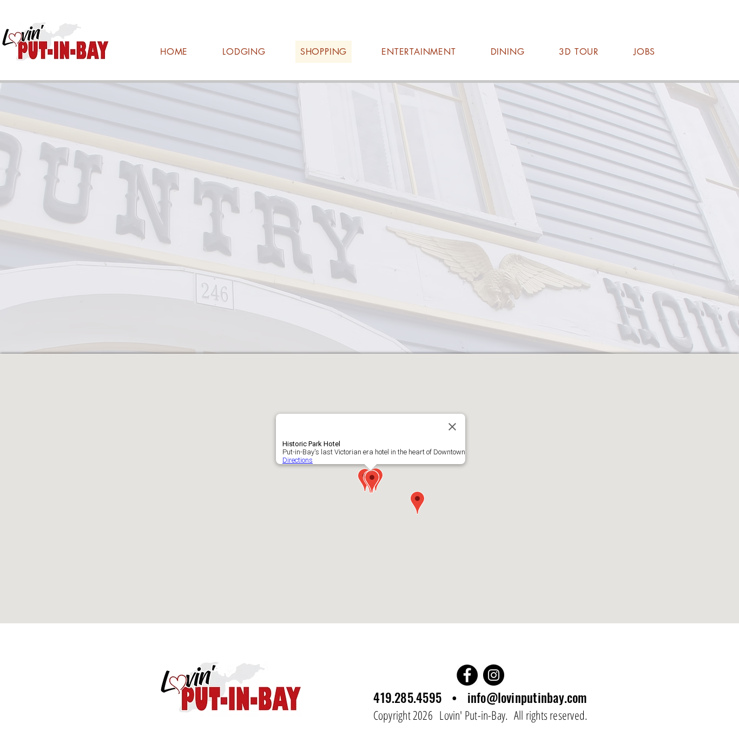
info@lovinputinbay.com (527, 697)
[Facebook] (467, 675)
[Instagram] (493, 675)
